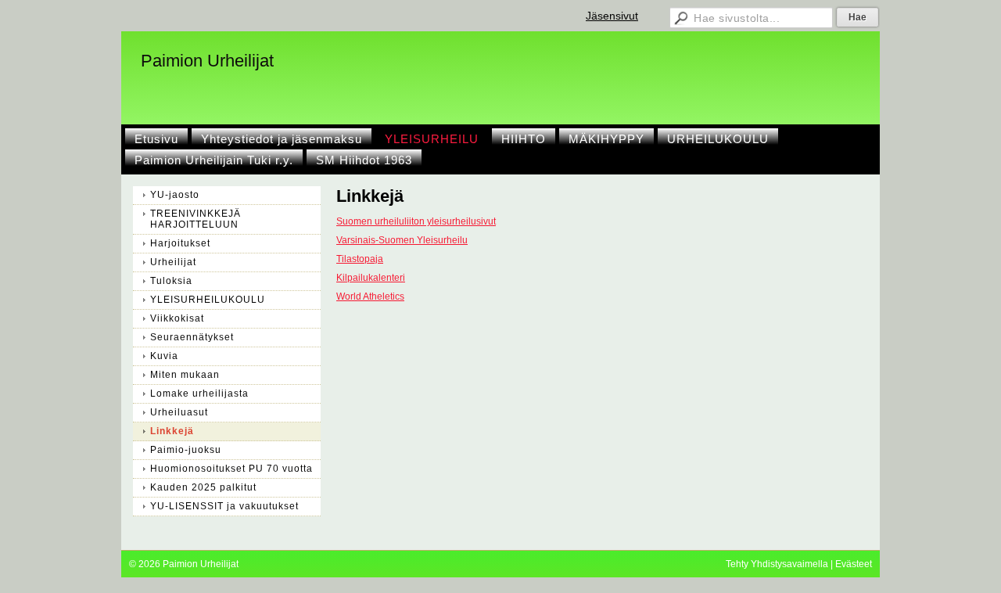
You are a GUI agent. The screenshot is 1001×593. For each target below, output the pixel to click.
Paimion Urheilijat (207, 60)
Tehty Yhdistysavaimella (777, 564)
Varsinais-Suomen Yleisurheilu (402, 240)
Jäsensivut (612, 15)
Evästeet (853, 564)
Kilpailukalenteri (370, 277)
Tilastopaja (359, 258)
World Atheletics (370, 296)
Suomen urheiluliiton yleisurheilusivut (416, 221)
